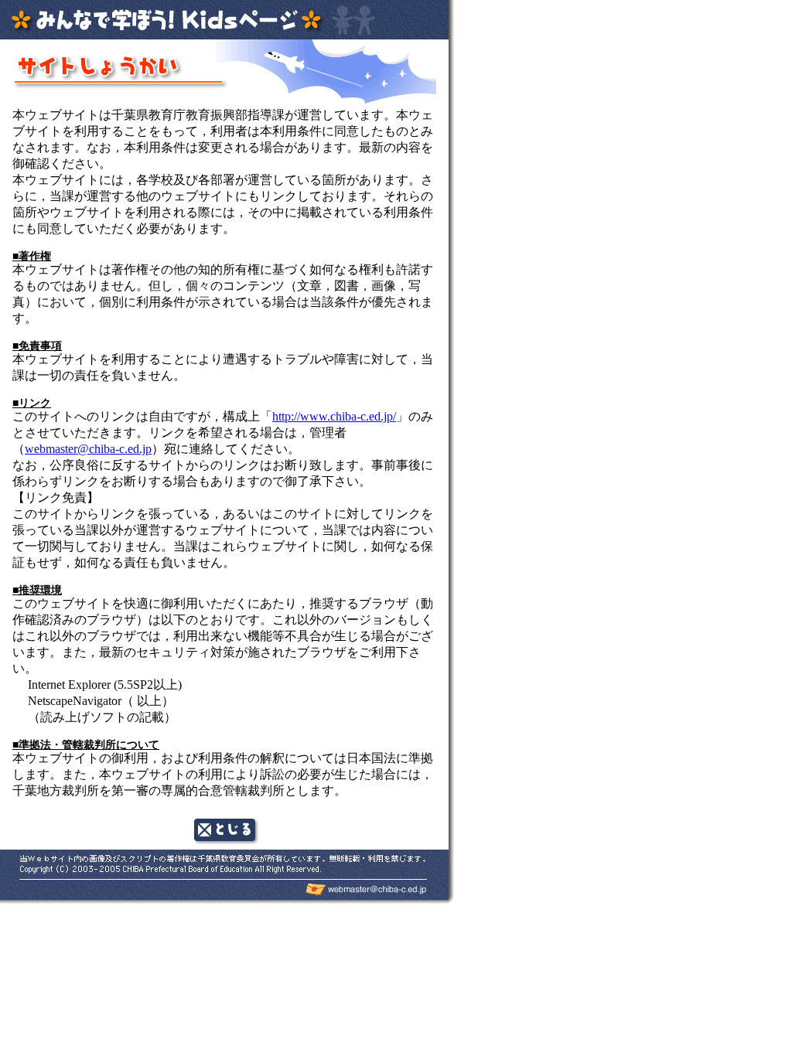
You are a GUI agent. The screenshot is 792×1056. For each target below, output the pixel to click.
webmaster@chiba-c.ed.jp (88, 448)
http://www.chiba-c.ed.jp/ (334, 416)
